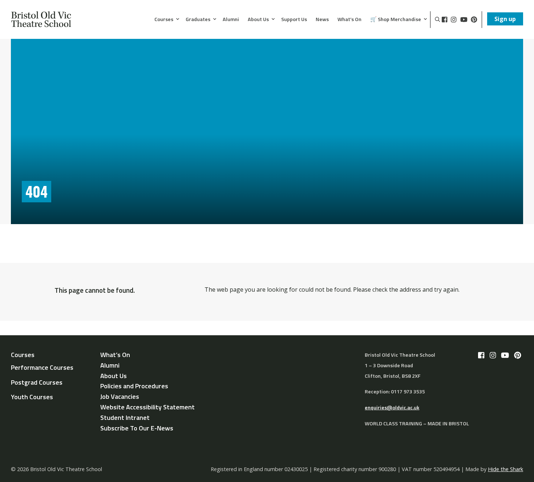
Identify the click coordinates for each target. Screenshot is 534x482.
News (322, 20)
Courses (163, 20)
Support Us (294, 20)
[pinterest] (474, 19)
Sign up (505, 19)
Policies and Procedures (134, 386)
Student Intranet (125, 417)
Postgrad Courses (36, 382)
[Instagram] (453, 19)
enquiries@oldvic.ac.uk (392, 408)
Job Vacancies (119, 396)
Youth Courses (32, 397)
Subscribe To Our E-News (136, 428)
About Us (258, 20)
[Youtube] (464, 19)
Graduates (198, 20)
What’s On (349, 20)
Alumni (231, 20)
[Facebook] (444, 19)
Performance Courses (42, 367)
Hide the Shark (505, 469)
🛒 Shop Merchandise (395, 20)
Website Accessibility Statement (147, 407)
